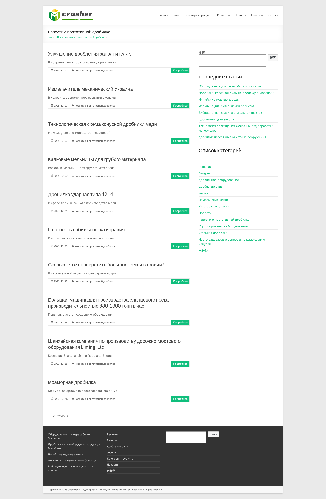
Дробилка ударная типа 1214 (80, 194)
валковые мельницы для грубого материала (97, 159)
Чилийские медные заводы (219, 99)
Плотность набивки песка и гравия (86, 229)
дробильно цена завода (216, 119)
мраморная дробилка (72, 382)
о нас (176, 15)
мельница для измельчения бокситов (227, 106)
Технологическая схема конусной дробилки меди (102, 124)
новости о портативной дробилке (87, 37)
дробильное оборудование (219, 180)
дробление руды (211, 186)
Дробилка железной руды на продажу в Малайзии (236, 93)
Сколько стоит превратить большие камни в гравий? (106, 264)
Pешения (223, 15)
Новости (240, 15)
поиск (164, 15)
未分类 (203, 250)
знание (204, 193)
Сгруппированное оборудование (223, 226)
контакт (273, 15)
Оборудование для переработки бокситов (230, 86)
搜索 (202, 52)
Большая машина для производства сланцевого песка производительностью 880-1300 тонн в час (108, 303)
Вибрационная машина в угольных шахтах (230, 112)
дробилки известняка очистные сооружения (232, 137)
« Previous (60, 416)
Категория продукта (198, 15)
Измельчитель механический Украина (90, 89)
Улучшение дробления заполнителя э (90, 54)
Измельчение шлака (214, 200)
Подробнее (180, 70)
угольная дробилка (213, 233)
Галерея (257, 15)
